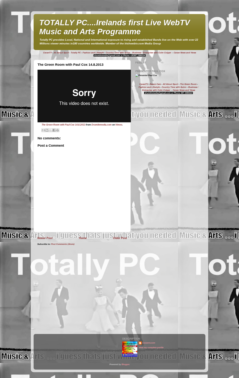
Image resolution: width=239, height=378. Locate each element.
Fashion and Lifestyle (93, 52)
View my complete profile (151, 347)
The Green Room (188, 84)
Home (83, 238)
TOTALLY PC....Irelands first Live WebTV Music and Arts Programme (114, 27)
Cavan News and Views (185, 52)
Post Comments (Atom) (63, 244)
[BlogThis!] (47, 130)
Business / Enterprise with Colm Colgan (151, 52)
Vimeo (118, 124)
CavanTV (47, 52)
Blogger (125, 364)
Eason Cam (155, 84)
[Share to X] (50, 130)
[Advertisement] (166, 126)
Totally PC (76, 52)
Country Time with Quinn (118, 52)
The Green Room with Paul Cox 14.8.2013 (63, 124)
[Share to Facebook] (54, 130)
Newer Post (44, 238)
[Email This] (43, 130)
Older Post (120, 238)
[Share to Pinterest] (57, 130)
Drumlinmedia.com (101, 124)
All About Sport (61, 52)
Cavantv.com (148, 343)
